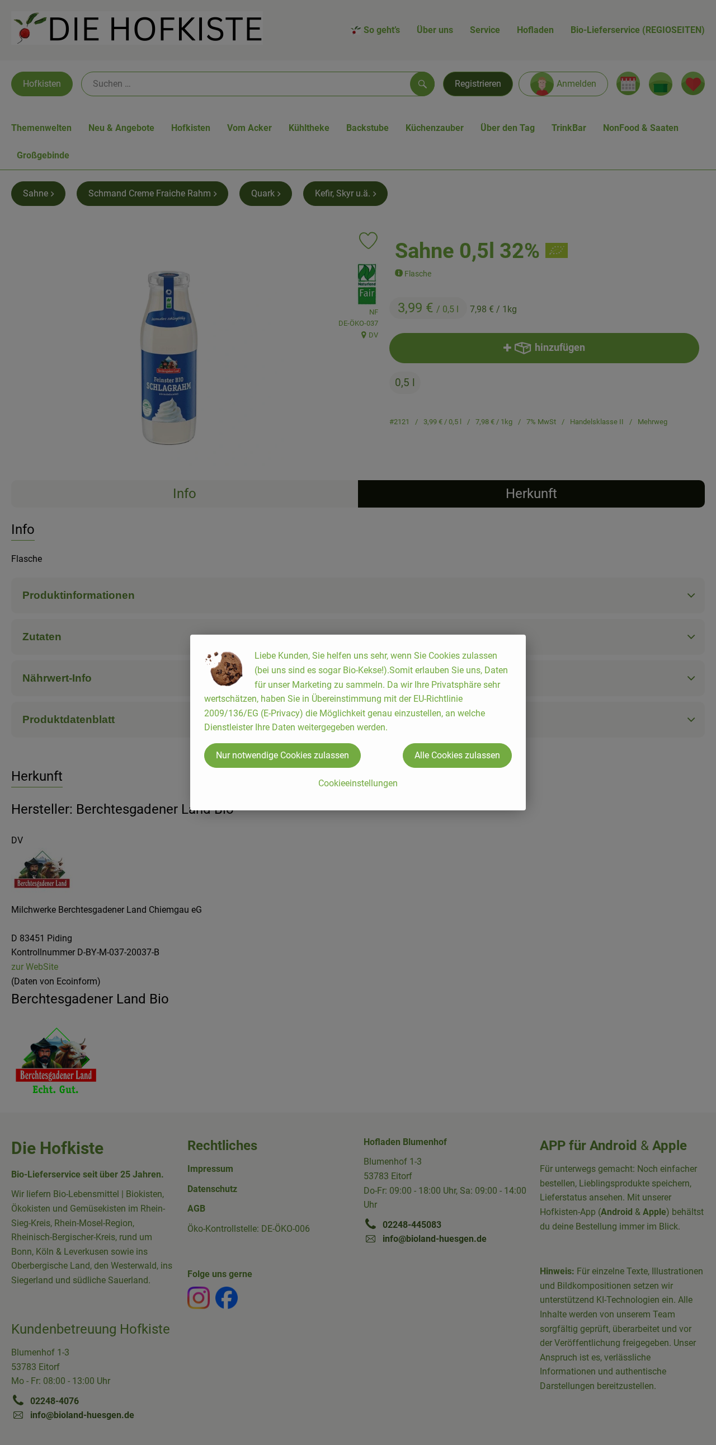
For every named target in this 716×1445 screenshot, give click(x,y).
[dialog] (358, 722)
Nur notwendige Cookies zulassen (282, 755)
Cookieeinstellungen (358, 783)
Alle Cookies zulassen (457, 755)
